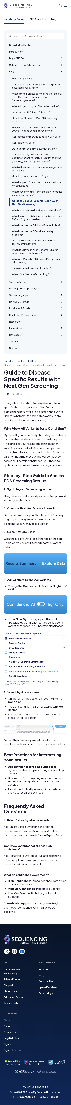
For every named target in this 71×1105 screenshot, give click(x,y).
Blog (53, 19)
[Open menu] (65, 5)
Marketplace (11, 991)
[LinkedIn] (22, 951)
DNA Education (38, 19)
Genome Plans (47, 981)
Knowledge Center (14, 19)
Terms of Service (25, 1096)
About (7, 1020)
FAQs (31, 360)
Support (43, 969)
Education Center (13, 997)
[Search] (60, 5)
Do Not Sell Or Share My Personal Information (35, 1092)
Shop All (8, 985)
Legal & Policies (12, 1038)
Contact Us (10, 1032)
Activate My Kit (47, 993)
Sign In (7, 1044)
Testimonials (11, 1003)
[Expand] (61, 51)
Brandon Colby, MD (17, 393)
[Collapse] (61, 71)
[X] (7, 951)
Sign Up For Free (12, 1050)
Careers (8, 1026)
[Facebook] (14, 951)
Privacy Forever (12, 979)
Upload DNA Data (48, 987)
